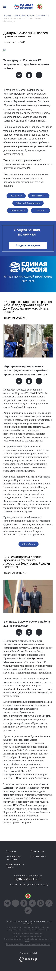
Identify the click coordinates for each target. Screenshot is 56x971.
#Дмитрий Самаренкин (28, 203)
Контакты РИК (38, 856)
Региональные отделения (13, 858)
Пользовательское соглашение (28, 933)
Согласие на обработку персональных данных (28, 944)
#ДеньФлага (28, 544)
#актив (40, 210)
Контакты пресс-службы (15, 865)
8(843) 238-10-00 (28, 879)
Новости (42, 15)
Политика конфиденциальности (28, 936)
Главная (7, 15)
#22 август (16, 196)
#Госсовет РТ (39, 196)
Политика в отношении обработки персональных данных (28, 940)
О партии (11, 851)
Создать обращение (28, 245)
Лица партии (37, 851)
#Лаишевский (18, 210)
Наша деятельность (24, 15)
